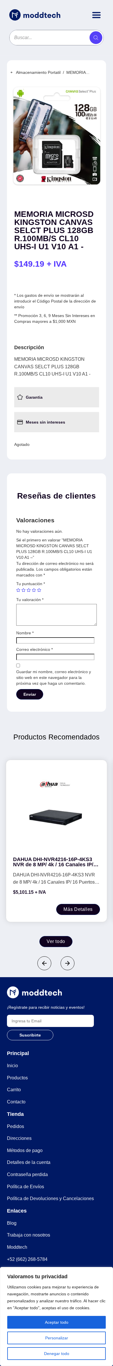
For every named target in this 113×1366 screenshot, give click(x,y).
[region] (56, 1316)
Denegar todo (56, 1353)
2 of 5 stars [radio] (23, 590)
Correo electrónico (34, 649)
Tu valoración (29, 599)
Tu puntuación (30, 583)
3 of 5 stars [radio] (29, 590)
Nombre (25, 633)
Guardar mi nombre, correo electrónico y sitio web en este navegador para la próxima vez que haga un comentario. (53, 677)
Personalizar (56, 1338)
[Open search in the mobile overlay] (56, 37)
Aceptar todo (56, 1322)
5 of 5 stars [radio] (39, 590)
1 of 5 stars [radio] (18, 590)
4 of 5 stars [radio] (34, 590)
